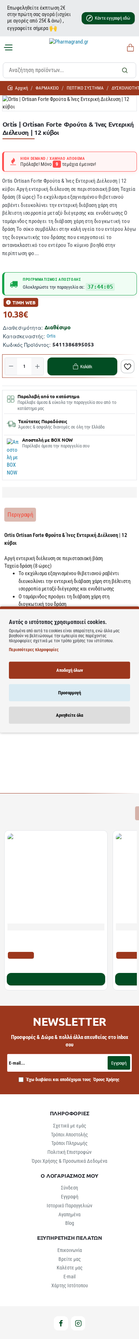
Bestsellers (69, 813)
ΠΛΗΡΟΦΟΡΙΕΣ (69, 1113)
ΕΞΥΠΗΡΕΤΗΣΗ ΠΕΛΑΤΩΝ (69, 1238)
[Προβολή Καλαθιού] (129, 48)
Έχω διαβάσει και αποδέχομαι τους (72, 1079)
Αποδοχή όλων (69, 670)
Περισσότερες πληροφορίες (33, 649)
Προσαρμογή (69, 692)
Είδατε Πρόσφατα (110, 813)
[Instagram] (78, 1323)
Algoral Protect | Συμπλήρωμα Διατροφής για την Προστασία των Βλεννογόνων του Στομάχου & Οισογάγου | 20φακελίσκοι (53, 941)
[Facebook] (61, 1323)
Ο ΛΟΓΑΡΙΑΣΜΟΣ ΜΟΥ (69, 1176)
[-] (11, 366)
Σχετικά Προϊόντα (28, 813)
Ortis (51, 336)
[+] (37, 366)
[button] (82, 366)
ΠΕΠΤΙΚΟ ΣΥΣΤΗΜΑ (85, 88)
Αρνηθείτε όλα (69, 715)
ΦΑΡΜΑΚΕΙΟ (47, 88)
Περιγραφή (20, 514)
